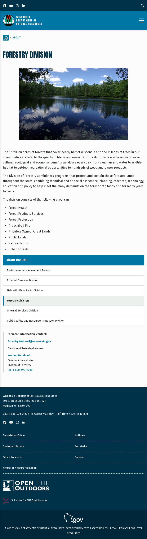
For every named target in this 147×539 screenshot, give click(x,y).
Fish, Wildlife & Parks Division (25, 290)
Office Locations (12, 457)
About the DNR (17, 260)
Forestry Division (18, 300)
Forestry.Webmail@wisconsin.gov (29, 341)
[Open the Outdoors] (26, 486)
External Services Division (22, 280)
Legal (113, 528)
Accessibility (99, 528)
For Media (81, 446)
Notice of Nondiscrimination (20, 468)
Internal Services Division (22, 310)
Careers (79, 457)
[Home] (22, 20)
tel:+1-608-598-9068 (20, 370)
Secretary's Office (14, 435)
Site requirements (77, 528)
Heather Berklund (18, 355)
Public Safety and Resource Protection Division (35, 320)
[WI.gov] (73, 518)
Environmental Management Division (29, 270)
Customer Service (13, 446)
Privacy (123, 528)
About (16, 37)
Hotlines (80, 435)
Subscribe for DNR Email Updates (29, 500)
